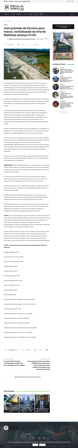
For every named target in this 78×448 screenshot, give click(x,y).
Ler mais (42, 445)
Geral (9, 20)
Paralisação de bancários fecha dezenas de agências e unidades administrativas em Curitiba (67, 105)
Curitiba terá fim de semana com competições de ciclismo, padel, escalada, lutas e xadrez (67, 96)
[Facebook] (68, 1)
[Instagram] (70, 1)
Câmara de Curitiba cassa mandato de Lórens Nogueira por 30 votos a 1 (42, 410)
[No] (76, 444)
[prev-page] (5, 416)
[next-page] (8, 416)
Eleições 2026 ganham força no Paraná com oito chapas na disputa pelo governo (11, 409)
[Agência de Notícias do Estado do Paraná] (5, 39)
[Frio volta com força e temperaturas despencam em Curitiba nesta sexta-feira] (26, 403)
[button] (72, 14)
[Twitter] (73, 1)
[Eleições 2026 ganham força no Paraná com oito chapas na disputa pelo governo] (11, 403)
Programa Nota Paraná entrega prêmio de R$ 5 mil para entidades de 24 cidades (14, 363)
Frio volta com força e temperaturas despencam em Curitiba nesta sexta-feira (26, 409)
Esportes (62, 92)
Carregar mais (63, 112)
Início (5, 20)
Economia (62, 101)
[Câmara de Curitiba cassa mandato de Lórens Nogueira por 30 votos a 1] (42, 403)
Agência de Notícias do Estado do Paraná (22, 39)
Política (11, 405)
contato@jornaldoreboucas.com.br (41, 433)
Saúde (26, 405)
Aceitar (35, 445)
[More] (47, 350)
